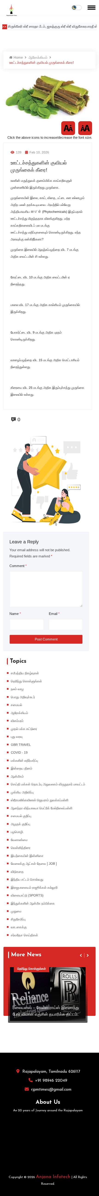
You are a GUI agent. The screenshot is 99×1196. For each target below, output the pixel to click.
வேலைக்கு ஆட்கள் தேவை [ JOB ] (34, 863)
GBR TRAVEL (21, 744)
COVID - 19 (19, 752)
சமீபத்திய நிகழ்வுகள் (25, 673)
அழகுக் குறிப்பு (20, 824)
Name (15, 614)
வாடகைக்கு (19, 927)
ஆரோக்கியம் (38, 57)
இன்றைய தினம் (21, 768)
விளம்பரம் (17, 721)
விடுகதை (17, 871)
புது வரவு (17, 736)
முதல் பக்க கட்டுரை (24, 729)
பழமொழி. (17, 832)
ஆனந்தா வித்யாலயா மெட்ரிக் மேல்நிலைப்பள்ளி (41, 808)
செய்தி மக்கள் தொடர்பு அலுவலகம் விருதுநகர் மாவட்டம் (48, 784)
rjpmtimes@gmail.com (51, 1090)
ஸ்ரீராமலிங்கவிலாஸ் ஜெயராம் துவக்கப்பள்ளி (39, 800)
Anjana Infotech (53, 1177)
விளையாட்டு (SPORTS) (27, 895)
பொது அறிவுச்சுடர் (23, 697)
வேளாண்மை (19, 840)
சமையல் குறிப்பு (21, 816)
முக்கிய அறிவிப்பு (22, 792)
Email (54, 614)
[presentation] (81, 955)
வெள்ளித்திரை (20, 848)
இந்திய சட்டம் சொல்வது (27, 879)
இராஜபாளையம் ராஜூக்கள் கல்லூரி (34, 887)
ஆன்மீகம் (17, 776)
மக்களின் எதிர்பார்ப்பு (24, 760)
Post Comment (46, 639)
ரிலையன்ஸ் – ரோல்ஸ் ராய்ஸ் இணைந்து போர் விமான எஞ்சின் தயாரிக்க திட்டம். (46, 1011)
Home (18, 57)
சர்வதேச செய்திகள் (24, 935)
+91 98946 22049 (51, 1081)
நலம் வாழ (17, 689)
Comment (18, 566)
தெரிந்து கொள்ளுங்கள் (26, 681)
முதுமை (16, 911)
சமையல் (16, 705)
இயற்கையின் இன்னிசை (27, 856)
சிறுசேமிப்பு (18, 919)
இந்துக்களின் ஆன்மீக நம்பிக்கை (33, 903)
